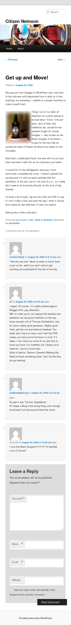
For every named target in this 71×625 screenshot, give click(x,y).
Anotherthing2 (16, 257)
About (20, 48)
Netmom (48, 219)
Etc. (32, 219)
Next (62, 59)
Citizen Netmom (21, 21)
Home (9, 48)
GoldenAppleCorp (18, 392)
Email (17, 562)
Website (16, 580)
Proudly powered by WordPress (35, 618)
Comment (18, 498)
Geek (37, 219)
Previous (11, 59)
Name (17, 544)
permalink (14, 223)
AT (10, 301)
